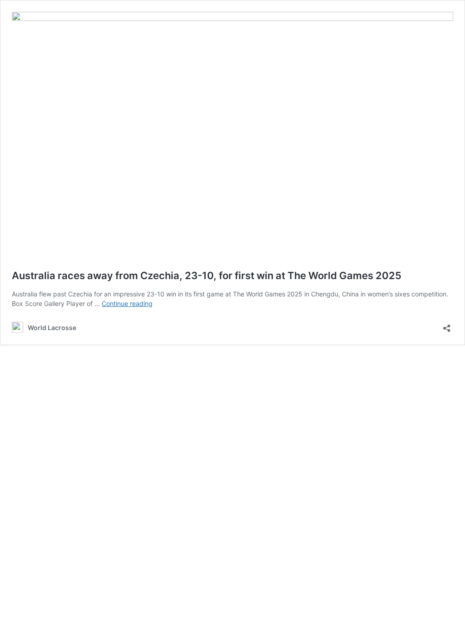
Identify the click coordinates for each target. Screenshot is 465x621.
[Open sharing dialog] (446, 325)
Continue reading (127, 303)
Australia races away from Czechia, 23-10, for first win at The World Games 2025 (206, 275)
